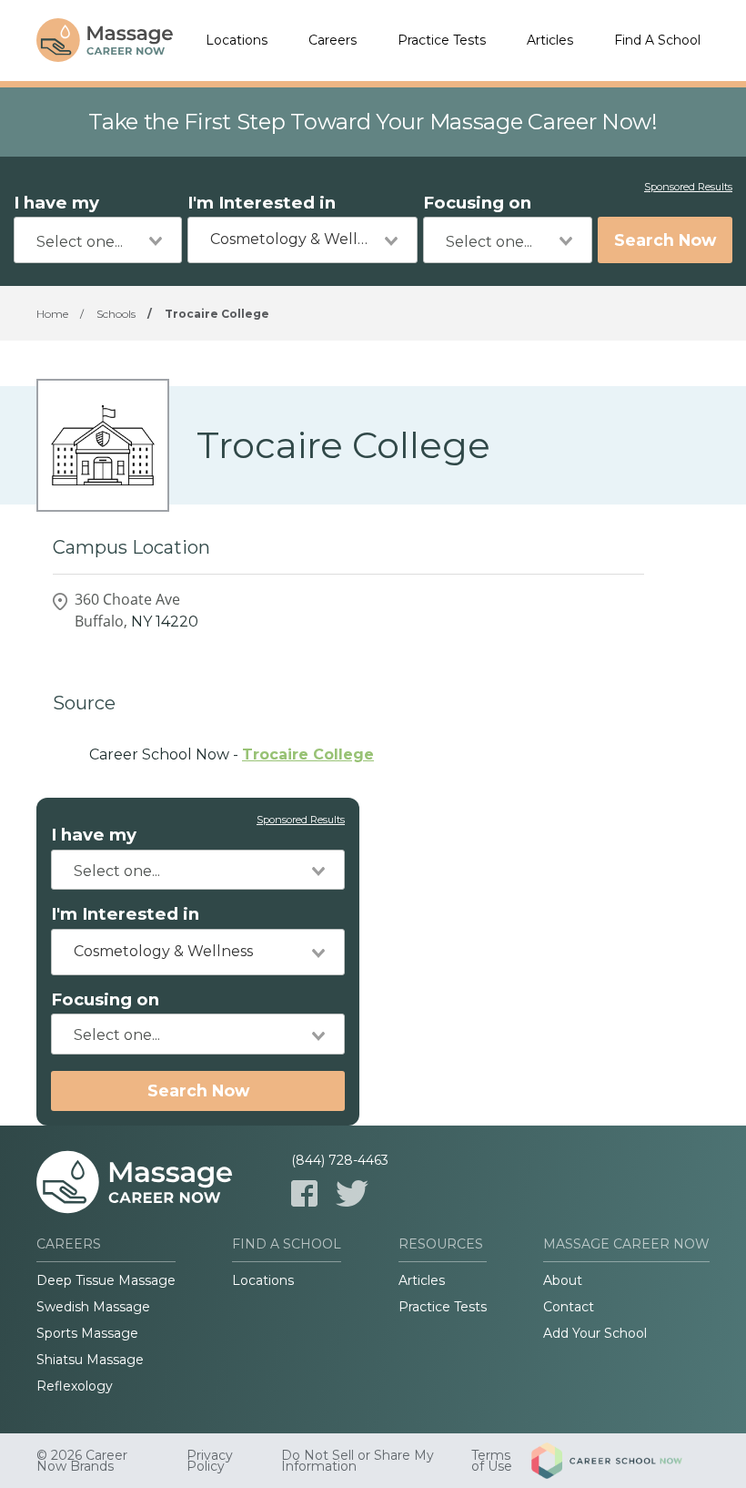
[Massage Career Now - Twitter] (352, 1193)
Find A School (657, 40)
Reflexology (74, 1386)
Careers (332, 40)
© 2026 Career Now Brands (81, 1461)
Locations (236, 40)
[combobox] (98, 240)
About (562, 1280)
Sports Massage (87, 1333)
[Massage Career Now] (104, 41)
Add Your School (595, 1333)
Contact (568, 1307)
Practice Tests (442, 40)
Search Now (665, 240)
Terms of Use (491, 1461)
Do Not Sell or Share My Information (357, 1461)
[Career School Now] (620, 1460)
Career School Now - (231, 754)
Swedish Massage (93, 1307)
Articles (550, 40)
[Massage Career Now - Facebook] (304, 1193)
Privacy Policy (209, 1461)
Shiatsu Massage (90, 1359)
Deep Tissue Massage (106, 1280)
